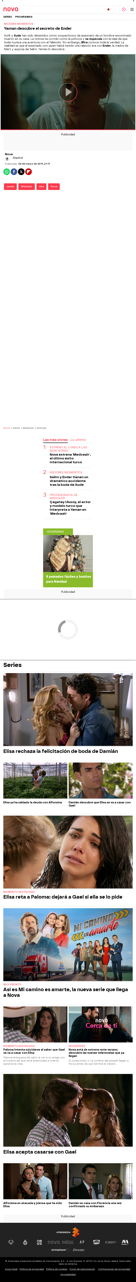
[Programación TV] (116, 9)
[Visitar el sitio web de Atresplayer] (60, 1249)
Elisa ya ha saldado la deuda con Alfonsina (32, 802)
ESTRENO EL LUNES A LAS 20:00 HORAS (68, 449)
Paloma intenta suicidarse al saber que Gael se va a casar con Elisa (34, 1051)
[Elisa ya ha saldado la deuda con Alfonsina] (35, 781)
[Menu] (132, 9)
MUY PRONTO (12, 984)
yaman (10, 186)
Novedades (77, 1046)
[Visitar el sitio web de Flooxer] (79, 1249)
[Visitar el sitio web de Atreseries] (82, 1242)
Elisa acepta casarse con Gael (39, 1152)
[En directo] (108, 9)
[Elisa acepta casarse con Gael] (68, 1110)
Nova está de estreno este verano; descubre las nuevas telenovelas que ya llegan (96, 1053)
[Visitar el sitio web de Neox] (39, 1242)
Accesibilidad (68, 1274)
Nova (54, 186)
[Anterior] (2, 1)
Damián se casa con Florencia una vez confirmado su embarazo (95, 1205)
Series (7, 16)
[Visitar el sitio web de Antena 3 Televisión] (11, 1242)
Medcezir (26, 186)
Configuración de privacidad (114, 1269)
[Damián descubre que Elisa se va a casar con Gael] (101, 781)
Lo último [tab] (78, 440)
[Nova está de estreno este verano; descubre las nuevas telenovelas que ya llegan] (101, 1024)
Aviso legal (11, 1269)
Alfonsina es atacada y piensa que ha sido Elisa (32, 1205)
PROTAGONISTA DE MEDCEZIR (63, 496)
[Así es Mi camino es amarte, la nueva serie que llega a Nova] (68, 945)
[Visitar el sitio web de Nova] (54, 1242)
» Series (15, 428)
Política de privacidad (32, 1269)
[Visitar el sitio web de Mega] (68, 1242)
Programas (24, 16)
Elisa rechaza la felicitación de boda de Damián (60, 751)
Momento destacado (19, 892)
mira (41, 186)
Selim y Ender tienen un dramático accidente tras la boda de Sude (69, 481)
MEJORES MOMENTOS (66, 472)
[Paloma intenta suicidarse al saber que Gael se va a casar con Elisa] (35, 1024)
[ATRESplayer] (124, 9)
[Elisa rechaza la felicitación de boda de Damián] (68, 710)
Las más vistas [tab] (55, 440)
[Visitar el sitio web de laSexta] (25, 1242)
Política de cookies (56, 1269)
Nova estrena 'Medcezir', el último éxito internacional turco (70, 458)
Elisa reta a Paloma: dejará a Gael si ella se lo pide (62, 897)
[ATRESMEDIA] (68, 1232)
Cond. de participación (82, 1269)
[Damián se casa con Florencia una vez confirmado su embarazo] (101, 1181)
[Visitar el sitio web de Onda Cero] (96, 1242)
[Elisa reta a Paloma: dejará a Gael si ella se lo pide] (68, 852)
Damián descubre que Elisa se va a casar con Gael (100, 804)
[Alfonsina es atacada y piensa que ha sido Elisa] (35, 1181)
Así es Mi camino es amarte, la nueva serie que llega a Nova (65, 992)
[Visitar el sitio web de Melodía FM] (125, 1242)
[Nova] (17, 9)
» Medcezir (27, 428)
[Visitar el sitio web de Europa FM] (111, 1242)
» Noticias (40, 428)
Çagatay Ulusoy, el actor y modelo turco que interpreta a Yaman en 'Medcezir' (70, 507)
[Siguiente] (133, 1)
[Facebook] (7, 159)
